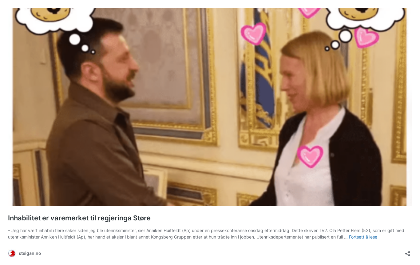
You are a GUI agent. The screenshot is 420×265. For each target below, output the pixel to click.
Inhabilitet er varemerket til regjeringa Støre (79, 218)
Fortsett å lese (363, 236)
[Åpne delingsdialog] (407, 251)
